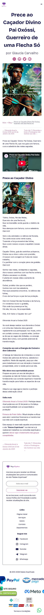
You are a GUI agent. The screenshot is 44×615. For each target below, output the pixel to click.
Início (4, 123)
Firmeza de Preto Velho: (12, 414)
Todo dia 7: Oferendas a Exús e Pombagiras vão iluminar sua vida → (32, 132)
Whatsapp (24, 559)
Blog (10, 123)
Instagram (24, 544)
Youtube (23, 549)
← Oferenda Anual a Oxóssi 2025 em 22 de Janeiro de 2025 (10, 132)
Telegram (23, 554)
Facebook (24, 539)
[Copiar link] (14, 59)
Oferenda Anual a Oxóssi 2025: (15, 401)
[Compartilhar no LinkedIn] (19, 59)
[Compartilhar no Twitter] (24, 59)
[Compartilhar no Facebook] (29, 59)
